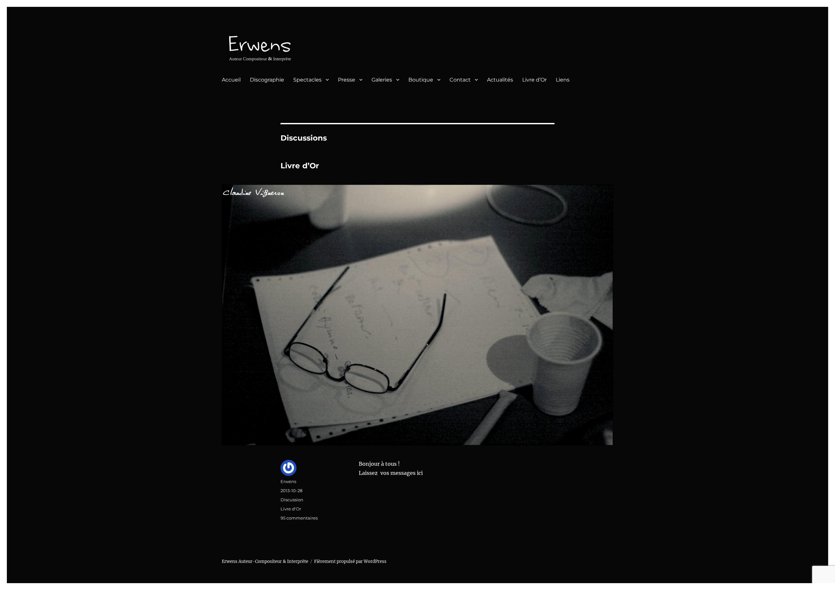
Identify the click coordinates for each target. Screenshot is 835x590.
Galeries (382, 80)
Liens (562, 80)
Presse (346, 80)
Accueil (231, 80)
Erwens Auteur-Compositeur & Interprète (265, 561)
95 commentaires (299, 518)
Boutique (420, 80)
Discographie (267, 80)
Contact (460, 80)
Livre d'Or (291, 508)
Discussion (292, 499)
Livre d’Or (534, 80)
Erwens (288, 481)
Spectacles (307, 80)
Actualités (500, 80)
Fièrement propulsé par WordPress (350, 561)
